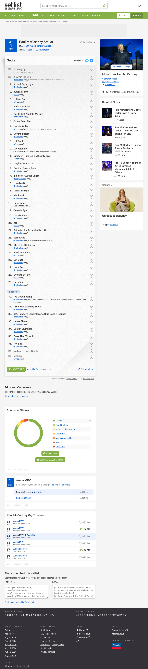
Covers (59, 421)
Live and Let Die (21, 274)
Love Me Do (19, 183)
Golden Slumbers (22, 328)
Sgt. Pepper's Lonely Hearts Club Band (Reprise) (39, 313)
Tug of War (60, 447)
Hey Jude (18, 282)
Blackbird (18, 195)
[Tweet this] (87, 60)
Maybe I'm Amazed (23, 163)
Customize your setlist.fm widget (19, 602)
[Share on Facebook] (91, 60)
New (58, 442)
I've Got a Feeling (22, 296)
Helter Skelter (20, 321)
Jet (15, 222)
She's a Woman (21, 106)
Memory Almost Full (64, 438)
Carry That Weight (23, 336)
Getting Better (21, 133)
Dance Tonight (21, 190)
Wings (16, 95)
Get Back (18, 259)
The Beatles (18, 80)
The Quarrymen (20, 179)
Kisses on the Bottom (65, 429)
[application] (121, 200)
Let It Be (18, 267)
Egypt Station (62, 425)
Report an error (88, 379)
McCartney (60, 434)
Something (19, 237)
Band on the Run (22, 252)
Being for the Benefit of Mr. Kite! (31, 230)
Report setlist (71, 379)
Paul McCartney (31, 42)
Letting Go (19, 99)
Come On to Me (21, 121)
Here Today (19, 203)
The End (17, 343)
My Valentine (20, 148)
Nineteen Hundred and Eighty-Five (31, 156)
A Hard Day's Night (23, 84)
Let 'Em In (18, 141)
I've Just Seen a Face (24, 168)
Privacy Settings (47, 652)
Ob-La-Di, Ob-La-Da (24, 245)
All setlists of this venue (59, 485)
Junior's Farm (20, 91)
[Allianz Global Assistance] (116, 646)
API (77, 641)
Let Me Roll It (20, 126)
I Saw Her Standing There (27, 306)
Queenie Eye (20, 210)
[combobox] (74, 6)
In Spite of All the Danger (26, 175)
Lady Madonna (21, 215)
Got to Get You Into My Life (28, 114)
